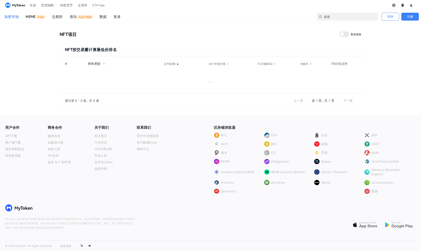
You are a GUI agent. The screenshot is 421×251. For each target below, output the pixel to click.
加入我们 (101, 135)
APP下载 (11, 135)
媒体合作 (54, 135)
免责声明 (101, 168)
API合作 (53, 155)
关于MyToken (104, 162)
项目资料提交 (14, 149)
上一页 (298, 100)
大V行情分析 (103, 149)
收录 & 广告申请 (59, 162)
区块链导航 (13, 155)
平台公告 (101, 155)
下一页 (348, 100)
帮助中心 (143, 149)
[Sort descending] (177, 64)
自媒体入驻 (56, 142)
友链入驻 (54, 149)
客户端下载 (13, 142)
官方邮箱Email (147, 142)
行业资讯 (101, 142)
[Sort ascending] (177, 63)
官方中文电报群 (148, 135)
